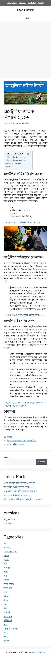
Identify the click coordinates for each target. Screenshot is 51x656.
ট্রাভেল (6, 600)
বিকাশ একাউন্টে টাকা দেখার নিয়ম (17, 495)
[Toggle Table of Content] (27, 154)
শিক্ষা (5, 637)
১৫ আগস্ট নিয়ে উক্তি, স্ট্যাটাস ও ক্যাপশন (19, 483)
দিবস (6, 608)
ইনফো (9, 437)
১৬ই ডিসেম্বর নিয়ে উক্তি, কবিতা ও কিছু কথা (20, 491)
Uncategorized (10, 551)
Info (5, 543)
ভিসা (5, 624)
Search (7, 457)
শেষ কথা (8, 167)
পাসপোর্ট (7, 612)
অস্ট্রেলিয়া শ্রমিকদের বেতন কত (15, 160)
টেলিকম (7, 596)
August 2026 (9, 519)
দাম (5, 604)
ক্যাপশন (7, 568)
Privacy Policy (12, 3)
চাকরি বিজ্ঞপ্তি (9, 584)
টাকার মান (8, 588)
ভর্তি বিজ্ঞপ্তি (8, 620)
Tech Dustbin (25, 10)
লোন (5, 633)
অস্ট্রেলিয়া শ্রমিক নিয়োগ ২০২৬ (15, 157)
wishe (6, 555)
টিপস (6, 592)
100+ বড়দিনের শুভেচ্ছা (16, 444)
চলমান (6, 580)
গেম (5, 576)
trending (41, 3)
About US (22, 3)
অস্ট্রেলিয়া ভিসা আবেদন (13, 163)
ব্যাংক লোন (8, 616)
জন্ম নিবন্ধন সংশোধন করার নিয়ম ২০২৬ (19, 487)
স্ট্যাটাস (6, 641)
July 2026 (8, 523)
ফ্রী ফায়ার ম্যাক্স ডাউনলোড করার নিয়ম (22, 440)
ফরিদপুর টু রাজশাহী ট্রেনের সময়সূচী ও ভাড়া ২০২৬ (23, 499)
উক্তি (5, 564)
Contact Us (32, 3)
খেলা (5, 572)
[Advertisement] (25, 48)
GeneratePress (38, 652)
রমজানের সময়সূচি (11, 629)
